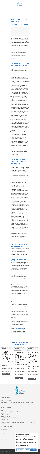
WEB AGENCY (9, 451)
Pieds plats (3, 443)
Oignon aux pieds (4, 439)
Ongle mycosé (4, 431)
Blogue (4, 348)
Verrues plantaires (4, 437)
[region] (26, 442)
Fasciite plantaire (4, 441)
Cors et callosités (4, 429)
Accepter (33, 449)
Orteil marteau (4, 435)
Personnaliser (20, 449)
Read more (6, 373)
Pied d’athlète (3, 445)
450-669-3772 (8, 400)
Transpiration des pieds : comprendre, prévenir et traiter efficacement (22, 358)
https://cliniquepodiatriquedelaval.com (12, 423)
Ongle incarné (4, 433)
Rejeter (27, 449)
